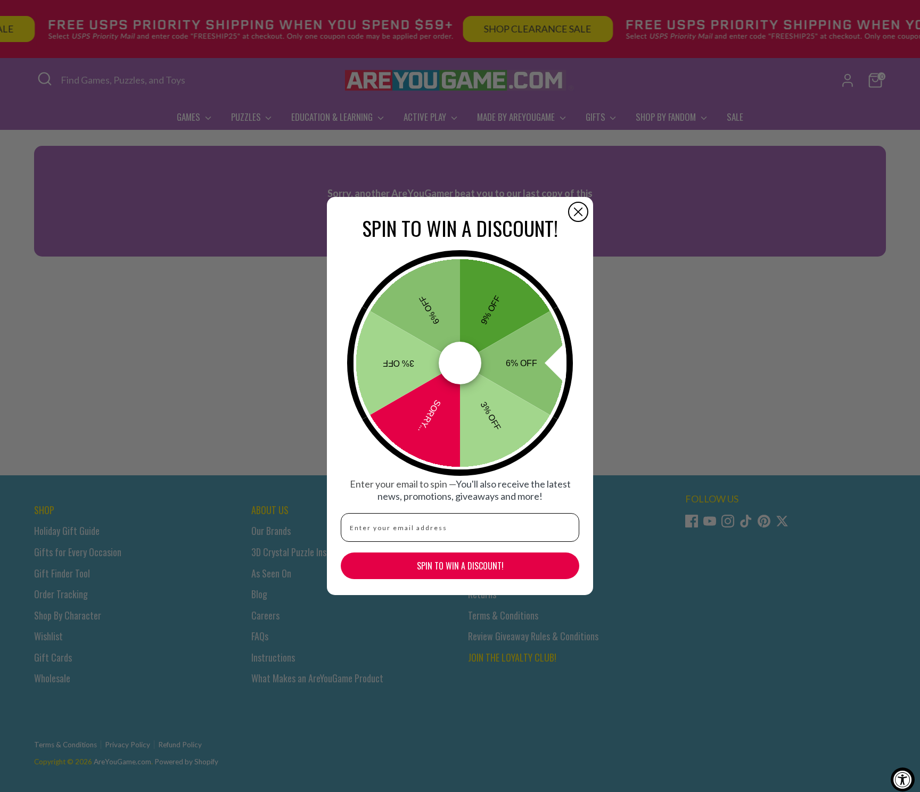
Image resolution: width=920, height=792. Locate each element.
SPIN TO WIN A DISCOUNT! (460, 565)
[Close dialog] (578, 211)
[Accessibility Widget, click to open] (903, 779)
